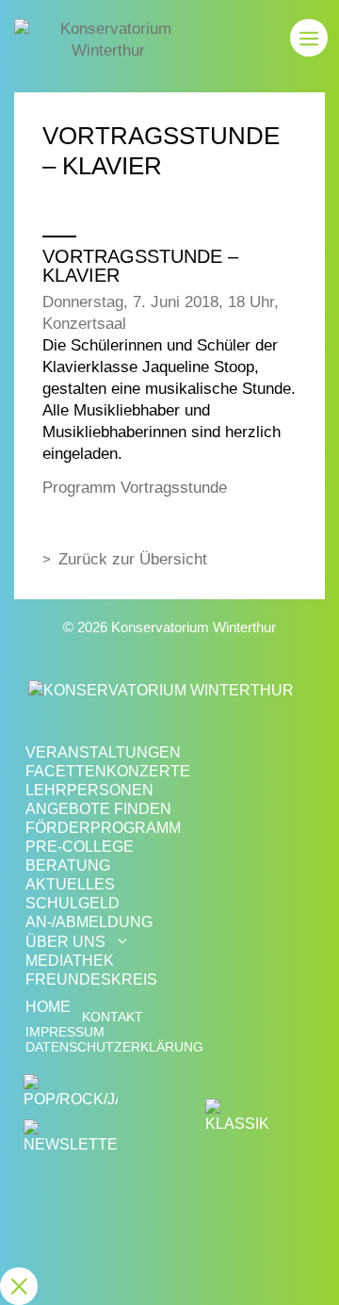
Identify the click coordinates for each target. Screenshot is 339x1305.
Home (48, 1007)
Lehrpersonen (89, 790)
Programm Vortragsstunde (134, 488)
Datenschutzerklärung (114, 1047)
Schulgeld (72, 903)
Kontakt (112, 1017)
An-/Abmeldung (89, 922)
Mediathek (69, 961)
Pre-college (79, 847)
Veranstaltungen (103, 752)
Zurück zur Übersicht (132, 559)
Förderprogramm (103, 828)
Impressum (65, 1032)
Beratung (67, 865)
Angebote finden (98, 809)
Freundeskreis (91, 979)
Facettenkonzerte (107, 771)
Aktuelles (70, 884)
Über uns (65, 942)
